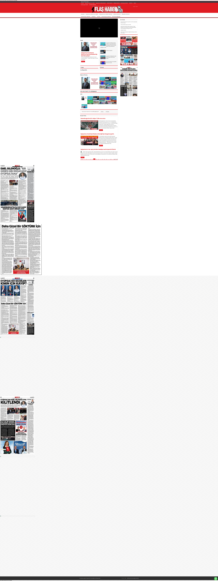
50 (106, 159)
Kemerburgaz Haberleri (84, 4)
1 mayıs (82, 67)
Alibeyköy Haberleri (126, 14)
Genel (81, 40)
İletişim (98, 16)
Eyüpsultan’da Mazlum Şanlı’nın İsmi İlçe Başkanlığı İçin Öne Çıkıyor (89, 54)
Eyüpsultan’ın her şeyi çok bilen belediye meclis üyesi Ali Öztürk (98, 149)
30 (102, 159)
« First (82, 159)
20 (98, 159)
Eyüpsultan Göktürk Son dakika (92, 14)
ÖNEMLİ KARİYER (109, 50)
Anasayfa (83, 14)
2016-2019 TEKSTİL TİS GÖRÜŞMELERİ (88, 91)
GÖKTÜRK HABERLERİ (92, 4)
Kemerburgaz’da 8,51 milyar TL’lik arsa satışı (93, 118)
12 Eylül (107, 111)
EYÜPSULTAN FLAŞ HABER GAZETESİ (133, 578)
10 (86, 159)
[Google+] (134, 6)
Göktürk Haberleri (117, 14)
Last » (111, 159)
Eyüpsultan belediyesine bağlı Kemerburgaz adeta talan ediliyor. (111, 57)
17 (92, 159)
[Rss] (133, 6)
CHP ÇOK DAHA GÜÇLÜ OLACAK (126, 24)
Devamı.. (83, 61)
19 (96, 159)
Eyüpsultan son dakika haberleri (105, 14)
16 (90, 159)
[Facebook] (124, 578)
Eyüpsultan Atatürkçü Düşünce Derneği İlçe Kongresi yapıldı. (97, 134)
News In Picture (84, 75)
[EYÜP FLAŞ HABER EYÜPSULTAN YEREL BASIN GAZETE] (107, 8)
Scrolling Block (83, 70)
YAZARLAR (93, 16)
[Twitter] (137, 6)
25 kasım (102, 67)
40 (104, 159)
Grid (81, 94)
